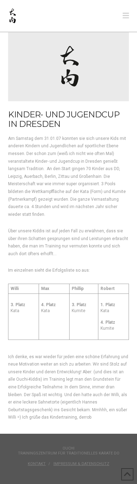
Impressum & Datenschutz (81, 464)
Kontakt (37, 464)
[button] (126, 16)
